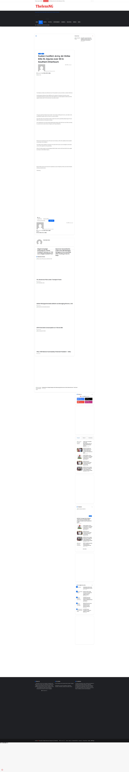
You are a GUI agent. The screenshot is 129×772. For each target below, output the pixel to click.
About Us (70, 740)
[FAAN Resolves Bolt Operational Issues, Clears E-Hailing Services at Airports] (79, 599)
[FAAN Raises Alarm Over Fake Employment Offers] (79, 588)
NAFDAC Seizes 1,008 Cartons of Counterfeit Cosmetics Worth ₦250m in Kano (87, 593)
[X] (36, 15)
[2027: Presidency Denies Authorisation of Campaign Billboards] (79, 545)
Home (67, 740)
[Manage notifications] (2, 770)
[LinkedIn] (44, 690)
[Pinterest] (37, 15)
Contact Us (80, 740)
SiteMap (89, 740)
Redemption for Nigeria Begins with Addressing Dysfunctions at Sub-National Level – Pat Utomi (59, 387)
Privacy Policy (85, 740)
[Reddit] (38, 15)
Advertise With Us (75, 740)
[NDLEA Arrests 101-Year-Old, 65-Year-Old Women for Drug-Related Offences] (79, 605)
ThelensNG (40, 740)
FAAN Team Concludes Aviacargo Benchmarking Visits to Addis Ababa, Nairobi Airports (87, 443)
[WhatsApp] (46, 690)
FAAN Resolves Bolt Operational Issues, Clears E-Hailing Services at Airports (87, 599)
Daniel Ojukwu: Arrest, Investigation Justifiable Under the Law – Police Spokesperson (87, 457)
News (39, 53)
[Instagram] (45, 690)
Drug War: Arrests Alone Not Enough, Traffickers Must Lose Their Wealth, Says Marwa (86, 39)
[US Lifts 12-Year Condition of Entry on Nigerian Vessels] (79, 611)
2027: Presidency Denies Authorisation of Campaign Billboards (87, 544)
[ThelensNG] (44, 6)
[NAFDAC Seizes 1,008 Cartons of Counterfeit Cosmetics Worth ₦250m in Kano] (79, 593)
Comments (90, 437)
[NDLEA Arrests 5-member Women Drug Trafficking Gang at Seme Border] (79, 463)
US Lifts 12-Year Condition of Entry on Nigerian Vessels (87, 610)
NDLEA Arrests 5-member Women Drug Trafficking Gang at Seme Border (87, 463)
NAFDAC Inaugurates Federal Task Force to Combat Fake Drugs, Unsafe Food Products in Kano (87, 450)
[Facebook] (35, 15)
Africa (43, 53)
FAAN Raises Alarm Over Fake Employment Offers (87, 588)
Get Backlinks (56, 740)
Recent (84, 437)
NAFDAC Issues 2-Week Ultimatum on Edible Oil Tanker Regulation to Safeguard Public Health (87, 469)
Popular (78, 437)
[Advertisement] (64, 30)
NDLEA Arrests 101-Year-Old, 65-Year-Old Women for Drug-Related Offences (87, 605)
